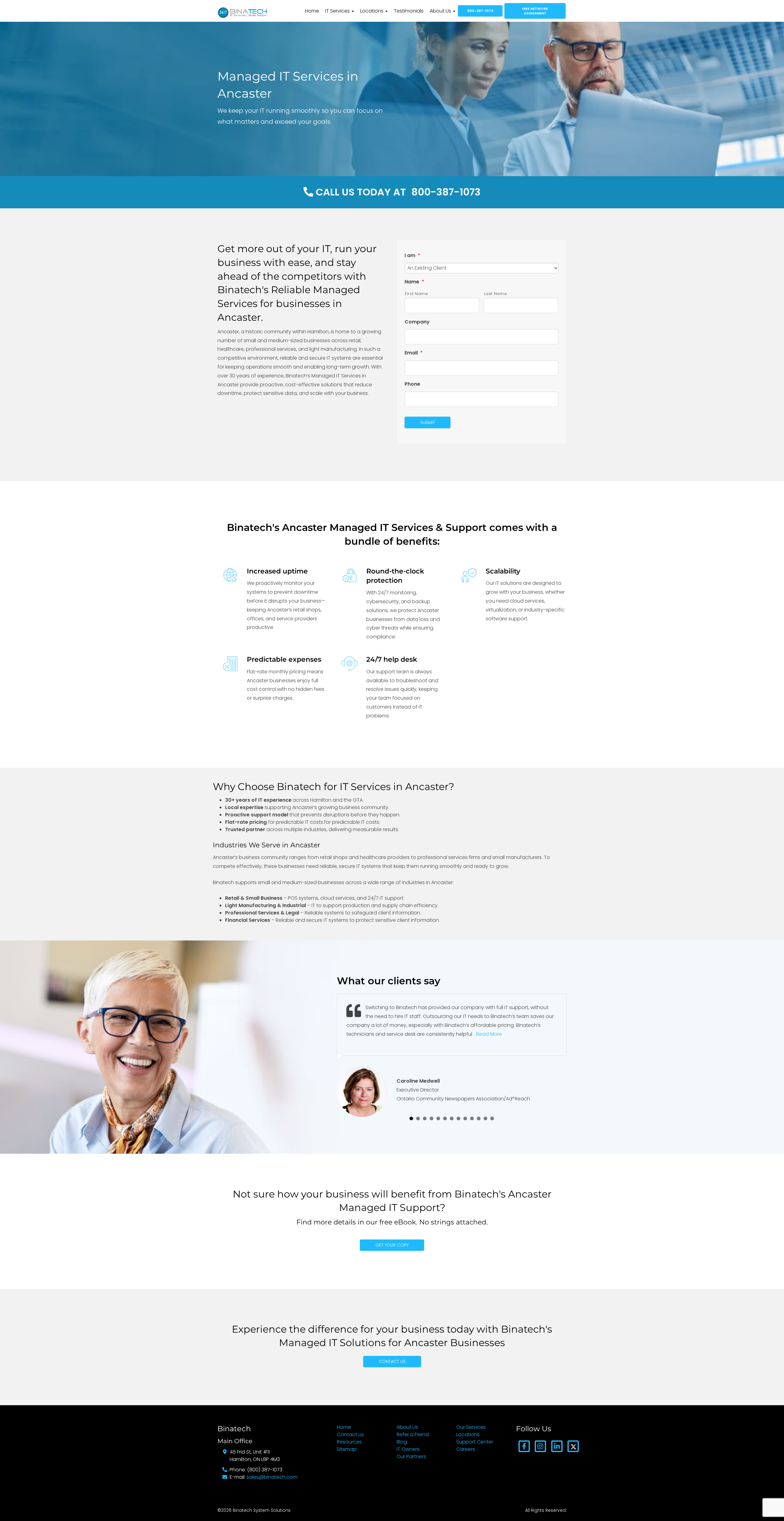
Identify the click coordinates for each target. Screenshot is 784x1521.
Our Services (471, 1427)
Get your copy (392, 1245)
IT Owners (408, 1449)
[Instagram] (540, 1446)
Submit (427, 422)
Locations (372, 10)
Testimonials (409, 10)
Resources (349, 1441)
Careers (465, 1449)
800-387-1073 (480, 10)
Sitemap (347, 1449)
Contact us (350, 1434)
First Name (416, 294)
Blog (402, 1441)
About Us (441, 10)
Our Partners (411, 1456)
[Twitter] (573, 1446)
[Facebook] (524, 1446)
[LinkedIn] (557, 1446)
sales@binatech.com (272, 1477)
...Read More (487, 1034)
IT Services (338, 10)
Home (312, 10)
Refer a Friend (413, 1434)
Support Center (474, 1441)
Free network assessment (535, 11)
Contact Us (392, 1361)
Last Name (495, 294)
